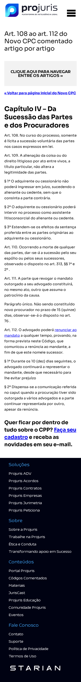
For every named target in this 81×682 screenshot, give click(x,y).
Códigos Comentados (28, 578)
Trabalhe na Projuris (27, 537)
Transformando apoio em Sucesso (40, 551)
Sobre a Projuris (23, 529)
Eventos (16, 615)
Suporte (16, 641)
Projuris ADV (20, 473)
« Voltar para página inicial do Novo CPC (40, 93)
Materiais (17, 585)
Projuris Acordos (23, 481)
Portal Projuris (22, 571)
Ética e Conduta (22, 544)
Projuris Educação (25, 600)
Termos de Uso (22, 656)
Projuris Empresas (25, 495)
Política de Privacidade (28, 649)
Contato (16, 634)
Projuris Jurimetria (25, 503)
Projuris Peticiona (24, 510)
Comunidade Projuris (27, 607)
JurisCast (17, 593)
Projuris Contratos (25, 488)
